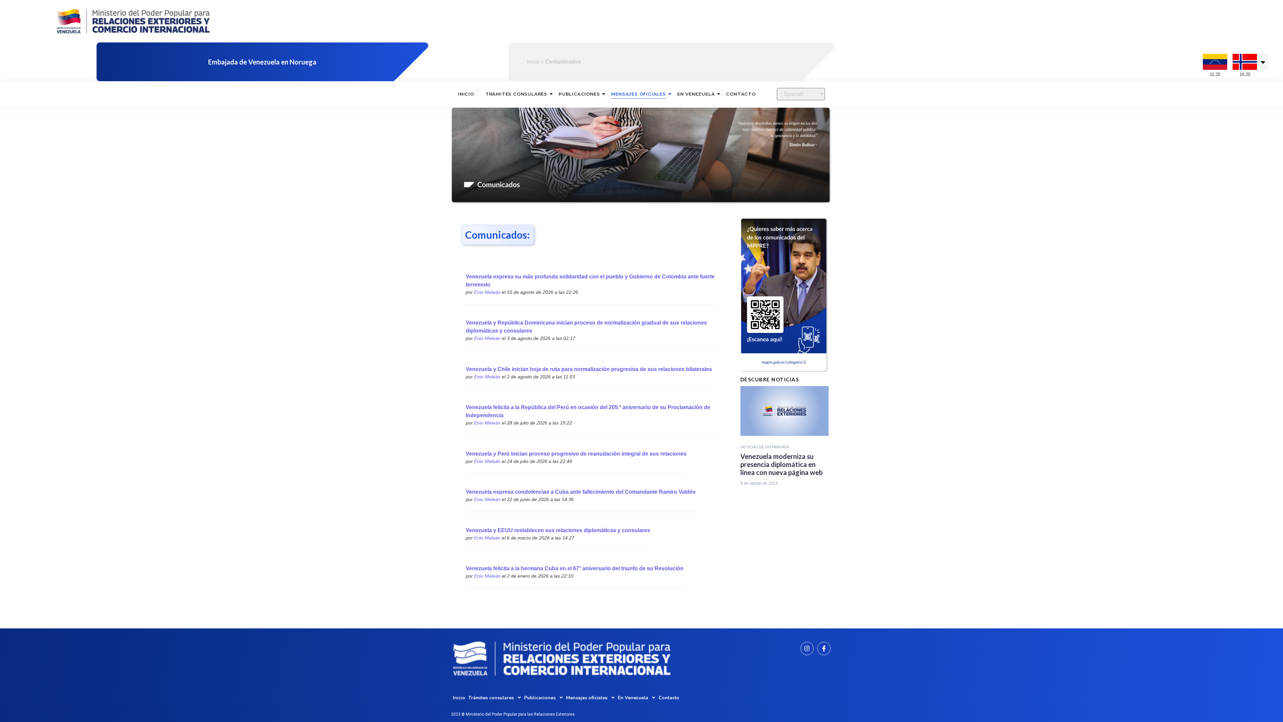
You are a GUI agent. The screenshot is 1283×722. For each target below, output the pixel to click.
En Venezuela (696, 94)
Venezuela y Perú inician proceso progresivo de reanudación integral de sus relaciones (576, 454)
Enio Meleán (487, 292)
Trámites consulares (516, 94)
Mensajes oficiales (638, 94)
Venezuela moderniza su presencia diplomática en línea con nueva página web (781, 464)
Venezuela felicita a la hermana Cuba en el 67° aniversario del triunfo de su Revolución (575, 568)
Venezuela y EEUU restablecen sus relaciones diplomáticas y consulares (558, 530)
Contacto (740, 94)
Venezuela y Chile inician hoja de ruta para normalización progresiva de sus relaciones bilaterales (589, 369)
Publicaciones (579, 94)
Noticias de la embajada (764, 447)
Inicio (533, 62)
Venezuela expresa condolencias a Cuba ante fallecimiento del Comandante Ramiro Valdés (581, 492)
